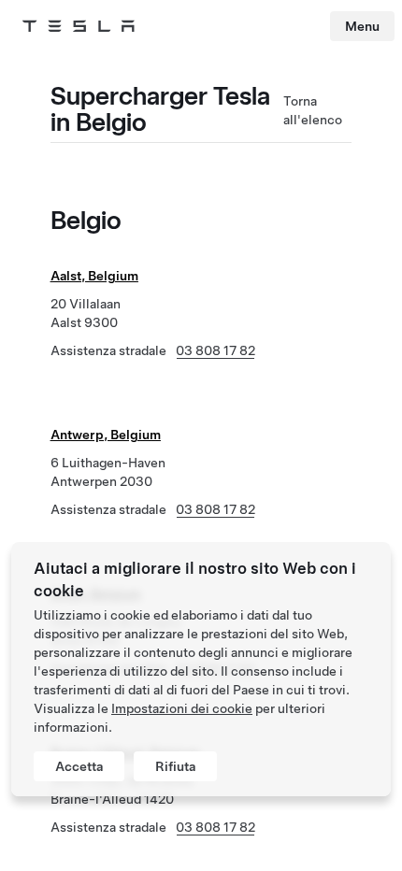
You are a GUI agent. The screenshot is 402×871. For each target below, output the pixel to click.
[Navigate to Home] (78, 26)
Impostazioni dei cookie (181, 708)
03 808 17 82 (215, 350)
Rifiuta (175, 766)
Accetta (79, 766)
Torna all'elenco (312, 110)
